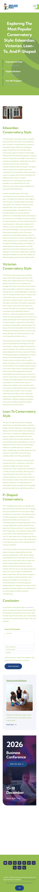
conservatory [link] (29, 607)
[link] (34, 6)
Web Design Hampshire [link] (28, 879)
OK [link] (19, 888)
